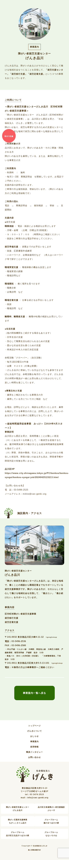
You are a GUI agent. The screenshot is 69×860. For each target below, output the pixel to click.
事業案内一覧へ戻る (34, 693)
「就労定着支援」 (36, 74)
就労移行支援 (11, 618)
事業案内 (34, 741)
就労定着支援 (11, 622)
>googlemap (51, 637)
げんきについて (34, 731)
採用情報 (34, 747)
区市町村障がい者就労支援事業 (20, 614)
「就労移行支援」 (18, 74)
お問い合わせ (34, 757)
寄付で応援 (8, 136)
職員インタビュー (34, 752)
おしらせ (34, 736)
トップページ (34, 726)
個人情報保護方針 (34, 850)
